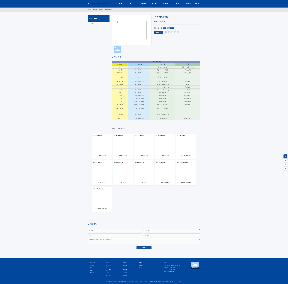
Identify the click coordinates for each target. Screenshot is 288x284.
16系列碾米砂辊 (123, 182)
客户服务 (165, 4)
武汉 (166, 281)
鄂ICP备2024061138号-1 (176, 281)
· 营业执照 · (131, 281)
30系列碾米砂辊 (102, 182)
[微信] (169, 32)
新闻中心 (143, 4)
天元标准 (92, 267)
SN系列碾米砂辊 (165, 182)
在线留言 (125, 275)
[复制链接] (178, 32)
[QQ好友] (172, 32)
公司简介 (92, 265)
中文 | (196, 3)
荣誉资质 (92, 272)
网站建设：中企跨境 (160, 281)
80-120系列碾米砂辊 (186, 182)
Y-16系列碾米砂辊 (102, 208)
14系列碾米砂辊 (144, 182)
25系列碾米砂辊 (165, 155)
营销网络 (141, 267)
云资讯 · (137, 281)
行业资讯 (108, 267)
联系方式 (125, 272)
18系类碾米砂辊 (123, 155)
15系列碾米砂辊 (121, 128)
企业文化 (92, 270)
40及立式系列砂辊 (186, 155)
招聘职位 (108, 275)
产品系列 (101, 9)
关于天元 (132, 4)
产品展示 (95, 9)
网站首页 (121, 4)
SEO (168, 281)
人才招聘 (176, 4)
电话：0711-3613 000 (169, 267)
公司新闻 (108, 265)
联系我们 (188, 4)
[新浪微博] (166, 32)
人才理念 (108, 272)
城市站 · (142, 281)
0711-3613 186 (171, 269)
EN (199, 3)
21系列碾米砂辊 (144, 155)
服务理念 (141, 265)
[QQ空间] (175, 32)
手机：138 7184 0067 (169, 271)
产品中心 (154, 4)
